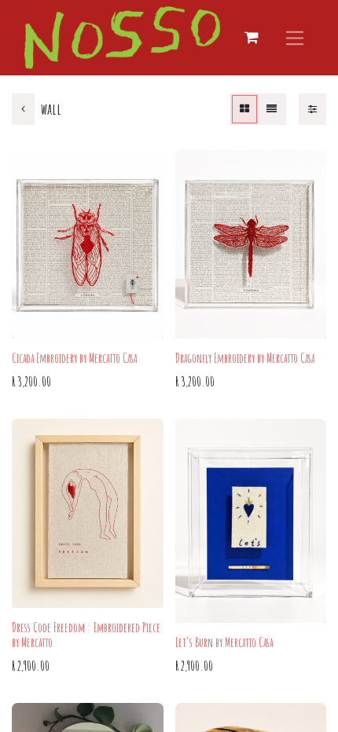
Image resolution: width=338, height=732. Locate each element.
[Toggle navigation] (295, 37)
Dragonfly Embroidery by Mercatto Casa (244, 358)
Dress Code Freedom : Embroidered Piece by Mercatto (86, 635)
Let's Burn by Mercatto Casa (224, 642)
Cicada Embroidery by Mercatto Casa (74, 358)
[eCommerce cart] (251, 38)
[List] (271, 109)
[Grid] (244, 109)
